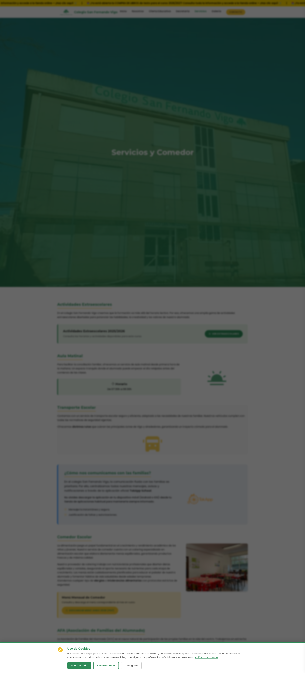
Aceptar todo (79, 665)
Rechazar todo (106, 665)
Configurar (131, 665)
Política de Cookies (206, 657)
